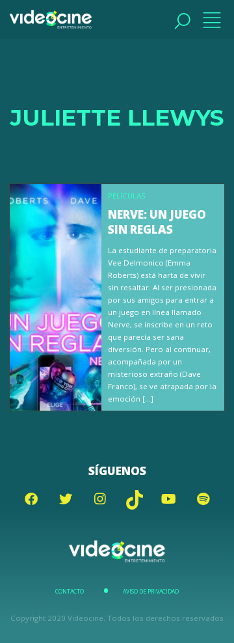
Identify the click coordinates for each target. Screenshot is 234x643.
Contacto (69, 591)
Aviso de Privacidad (151, 591)
